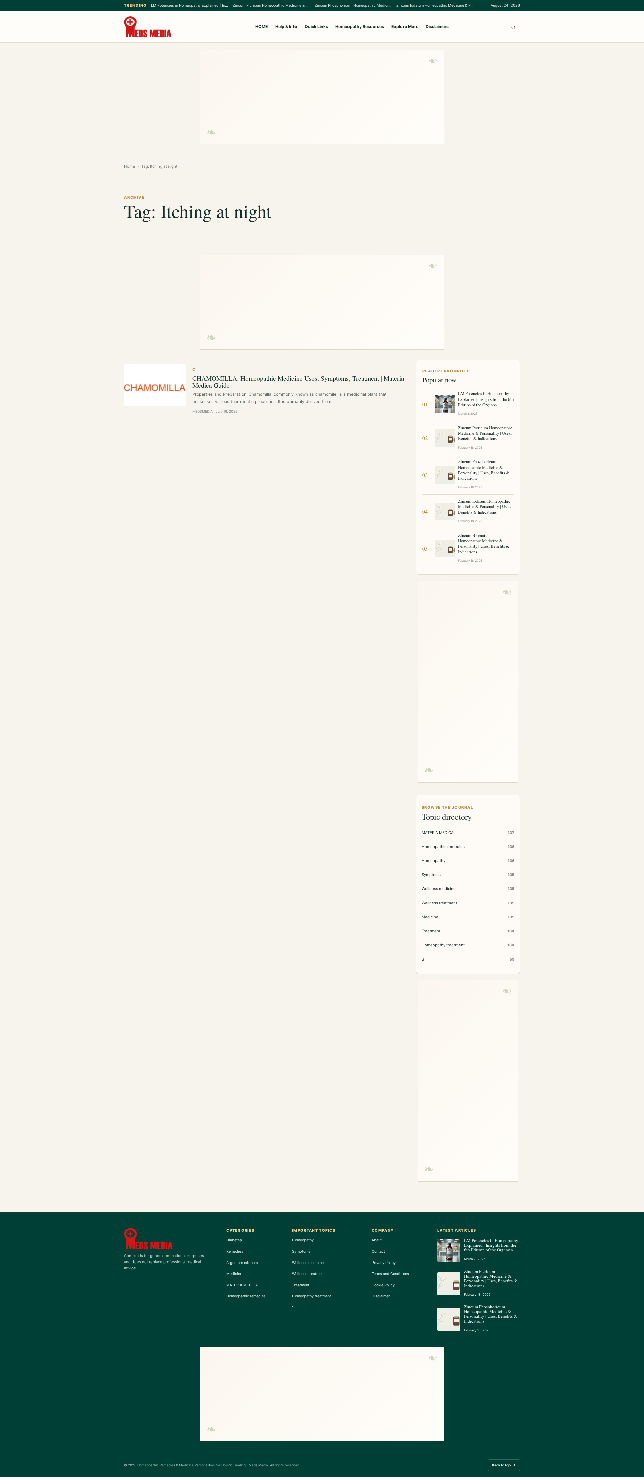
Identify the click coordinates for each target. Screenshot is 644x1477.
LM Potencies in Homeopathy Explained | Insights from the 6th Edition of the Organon (189, 5)
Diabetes (234, 1240)
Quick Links (316, 26)
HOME (261, 26)
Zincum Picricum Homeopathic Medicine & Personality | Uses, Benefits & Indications (271, 5)
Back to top (504, 1465)
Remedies (234, 1251)
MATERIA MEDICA (242, 1285)
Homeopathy (303, 1240)
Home (129, 166)
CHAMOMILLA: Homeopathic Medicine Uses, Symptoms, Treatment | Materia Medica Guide (298, 381)
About (377, 1240)
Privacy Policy (384, 1262)
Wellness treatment (308, 1273)
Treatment (300, 1285)
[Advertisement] (322, 97)
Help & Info (286, 26)
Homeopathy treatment (311, 1296)
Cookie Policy (383, 1285)
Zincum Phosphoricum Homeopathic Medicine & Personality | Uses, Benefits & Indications (353, 5)
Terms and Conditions (390, 1273)
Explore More (404, 26)
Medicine (234, 1273)
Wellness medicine (308, 1262)
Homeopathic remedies (246, 1296)
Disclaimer (381, 1296)
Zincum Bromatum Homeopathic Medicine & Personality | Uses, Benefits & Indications (483, 543)
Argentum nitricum (242, 1262)
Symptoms (301, 1251)
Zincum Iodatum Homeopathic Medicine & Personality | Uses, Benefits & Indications (435, 5)
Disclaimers (437, 26)
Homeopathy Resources (359, 26)
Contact (378, 1251)
